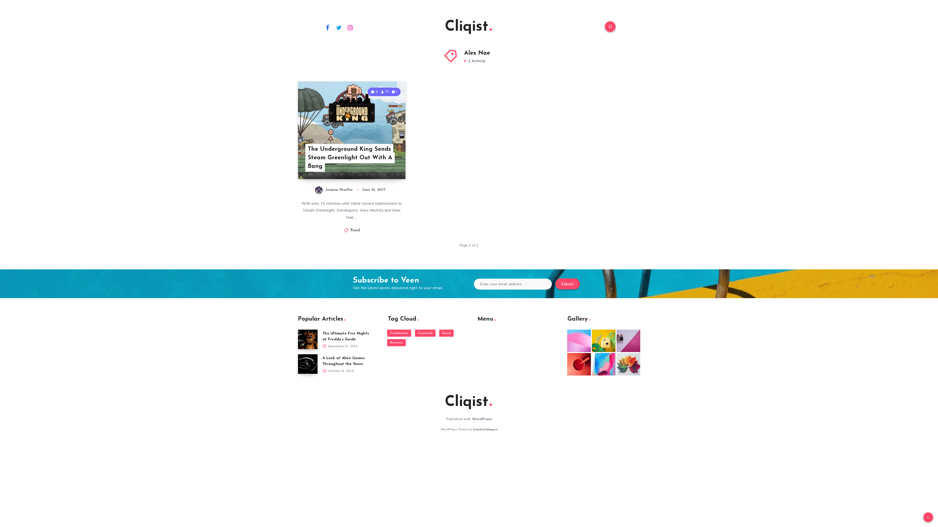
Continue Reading (382, 165)
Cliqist (466, 27)
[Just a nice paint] (604, 364)
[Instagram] (350, 27)
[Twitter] (339, 27)
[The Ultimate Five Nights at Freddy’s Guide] (308, 339)
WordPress (482, 419)
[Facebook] (327, 27)
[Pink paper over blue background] (579, 341)
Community (399, 333)
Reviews (396, 343)
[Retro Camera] (604, 341)
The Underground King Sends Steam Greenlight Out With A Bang (350, 157)
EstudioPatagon (485, 429)
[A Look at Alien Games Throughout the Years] (308, 364)
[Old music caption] (628, 341)
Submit (567, 284)
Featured (425, 333)
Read (355, 230)
